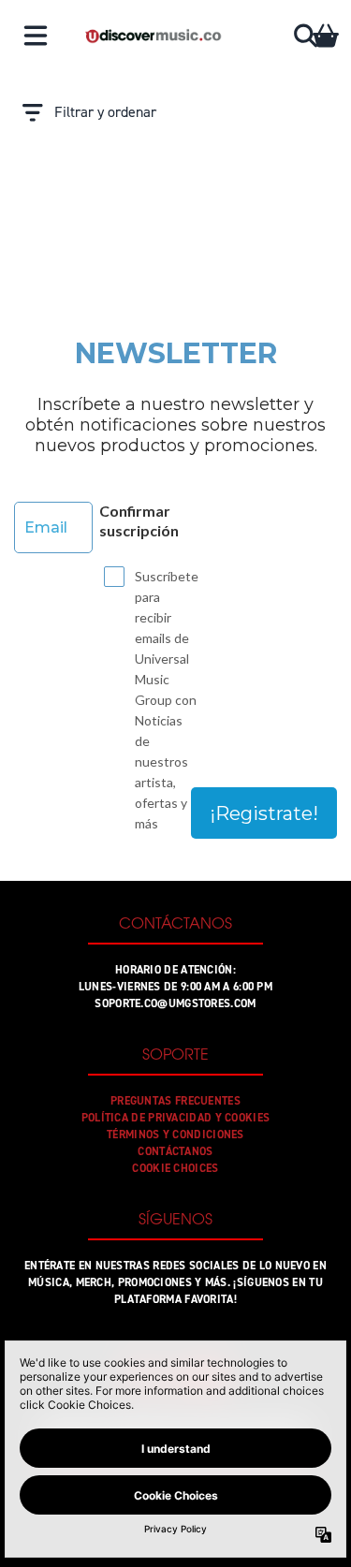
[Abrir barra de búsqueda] (304, 35)
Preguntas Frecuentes (175, 1100)
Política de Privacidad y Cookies (176, 1117)
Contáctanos (175, 1151)
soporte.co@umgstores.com (175, 1003)
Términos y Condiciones (175, 1134)
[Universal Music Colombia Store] (153, 35)
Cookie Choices (175, 1168)
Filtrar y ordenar (105, 112)
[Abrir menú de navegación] (35, 35)
